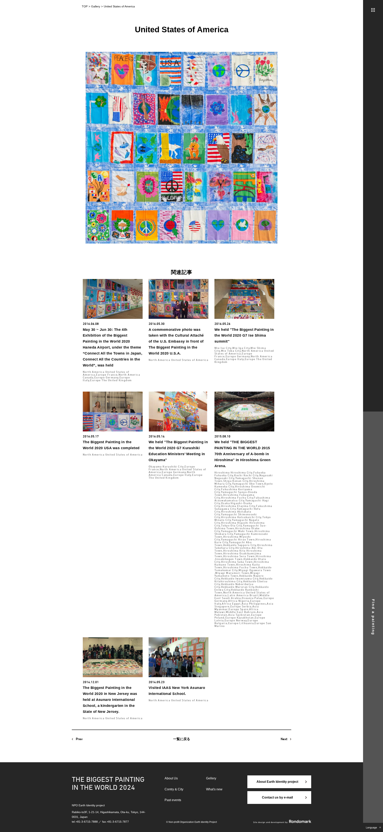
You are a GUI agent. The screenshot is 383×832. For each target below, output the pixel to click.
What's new (214, 789)
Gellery (211, 778)
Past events (173, 800)
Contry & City (174, 789)
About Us (171, 778)
